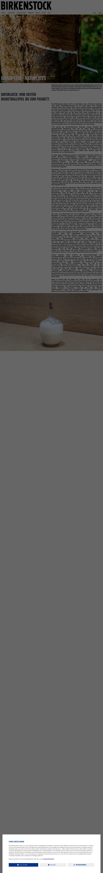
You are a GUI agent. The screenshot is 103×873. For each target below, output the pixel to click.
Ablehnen (53, 865)
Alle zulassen (23, 865)
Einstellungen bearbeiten (81, 864)
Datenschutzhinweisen (48, 859)
